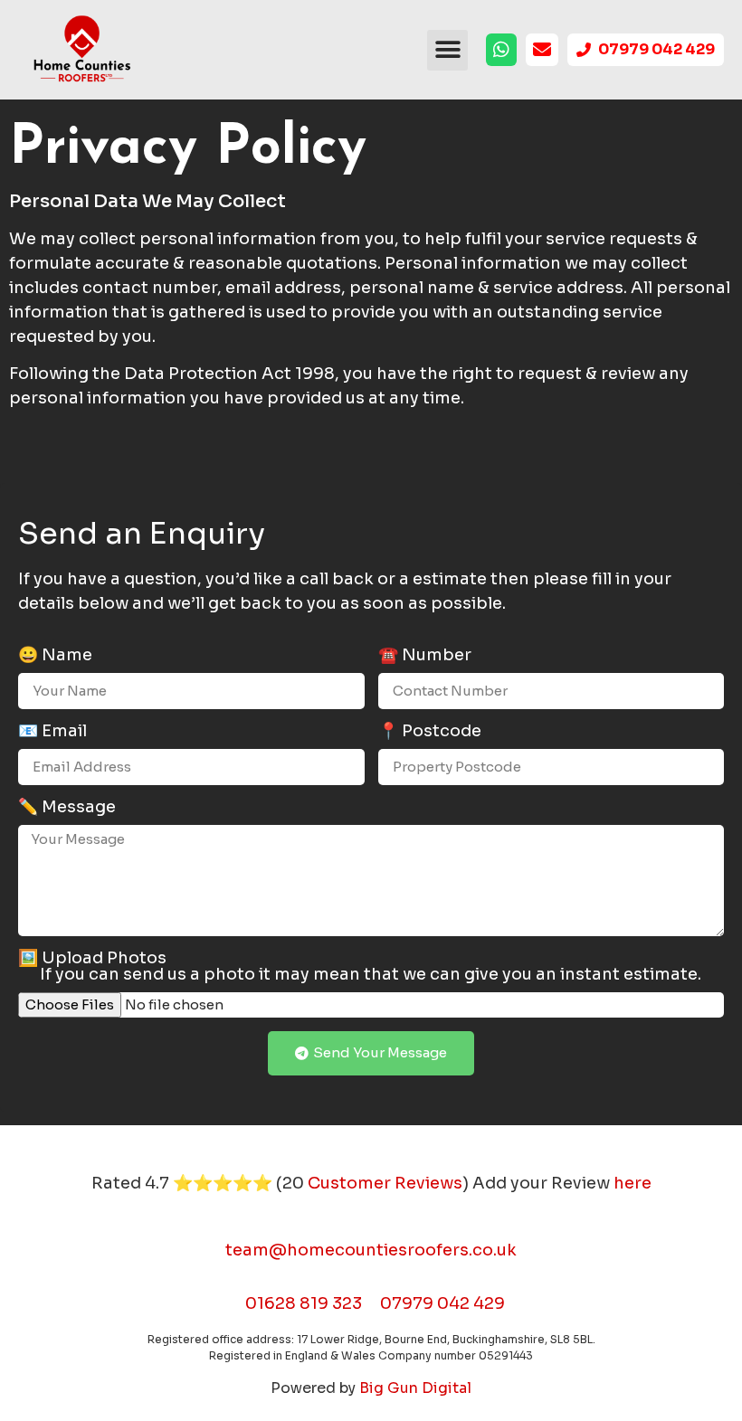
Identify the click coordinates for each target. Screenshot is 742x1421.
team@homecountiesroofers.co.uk (371, 1250)
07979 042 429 (442, 1303)
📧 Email (52, 732)
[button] (447, 50)
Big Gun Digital (415, 1387)
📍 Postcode (429, 732)
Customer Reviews (385, 1183)
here (633, 1183)
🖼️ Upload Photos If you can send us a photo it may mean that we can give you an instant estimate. (359, 967)
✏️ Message (67, 808)
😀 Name (55, 656)
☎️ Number (424, 656)
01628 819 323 (303, 1303)
